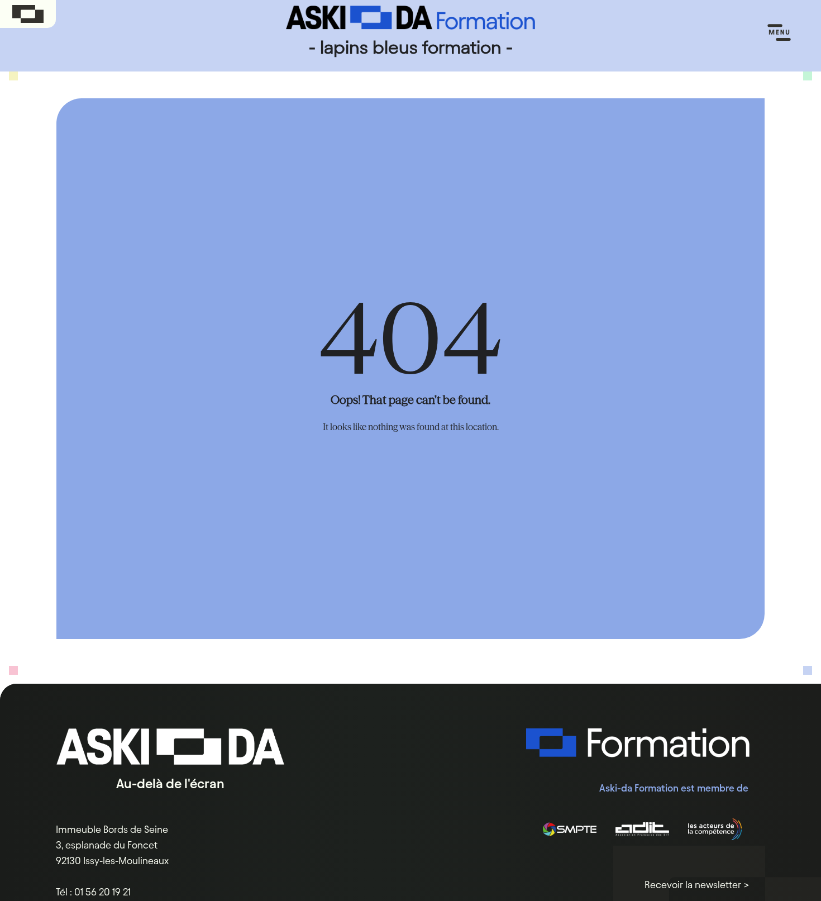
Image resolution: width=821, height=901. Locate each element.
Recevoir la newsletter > (697, 884)
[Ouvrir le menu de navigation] (779, 33)
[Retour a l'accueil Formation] (638, 752)
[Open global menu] (28, 14)
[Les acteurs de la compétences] (714, 829)
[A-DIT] (642, 829)
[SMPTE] (569, 829)
